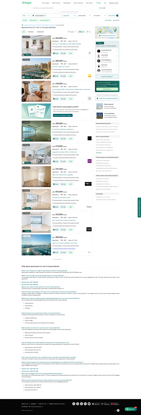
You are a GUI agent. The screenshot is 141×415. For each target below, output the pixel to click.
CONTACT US (42, 404)
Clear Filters (108, 20)
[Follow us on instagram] (85, 403)
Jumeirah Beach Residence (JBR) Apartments (107, 168)
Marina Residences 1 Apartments (104, 147)
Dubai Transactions (78, 3)
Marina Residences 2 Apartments (104, 150)
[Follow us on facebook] (73, 403)
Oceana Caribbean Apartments (104, 142)
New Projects (89, 3)
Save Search (116, 20)
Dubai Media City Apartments (103, 165)
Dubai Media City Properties (103, 184)
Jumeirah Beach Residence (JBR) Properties (107, 186)
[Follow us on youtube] (89, 403)
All (23, 31)
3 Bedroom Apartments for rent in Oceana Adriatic (107, 129)
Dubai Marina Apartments (102, 163)
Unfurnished (40, 31)
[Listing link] (57, 45)
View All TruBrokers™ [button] (107, 76)
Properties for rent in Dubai (103, 197)
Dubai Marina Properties (102, 181)
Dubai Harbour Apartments (103, 160)
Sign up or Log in (113, 3)
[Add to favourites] (49, 54)
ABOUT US (25, 404)
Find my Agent (45, 3)
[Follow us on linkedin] (81, 403)
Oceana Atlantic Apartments (103, 145)
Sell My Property (56, 3)
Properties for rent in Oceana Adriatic (105, 131)
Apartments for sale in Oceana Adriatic (106, 199)
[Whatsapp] (70, 53)
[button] (26, 16)
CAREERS (33, 404)
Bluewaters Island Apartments (104, 171)
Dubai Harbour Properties (102, 178)
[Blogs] (98, 3)
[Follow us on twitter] (77, 403)
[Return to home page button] (27, 3)
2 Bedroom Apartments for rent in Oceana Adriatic (107, 126)
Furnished (30, 31)
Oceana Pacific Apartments (103, 139)
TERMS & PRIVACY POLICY (57, 404)
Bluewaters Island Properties (103, 189)
